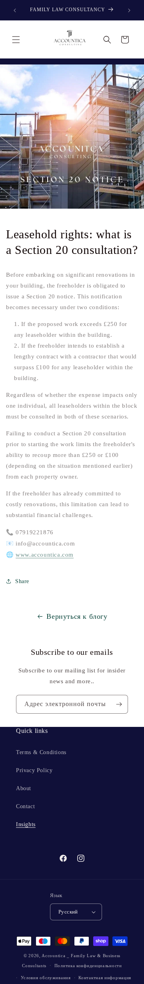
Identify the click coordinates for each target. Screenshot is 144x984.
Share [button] (22, 581)
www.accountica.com (45, 554)
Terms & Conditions (41, 752)
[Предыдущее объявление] (15, 10)
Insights (26, 824)
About (23, 788)
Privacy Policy (34, 770)
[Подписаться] (119, 704)
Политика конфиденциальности (88, 965)
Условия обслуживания (46, 977)
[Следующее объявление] (129, 10)
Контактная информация (104, 977)
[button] (16, 39)
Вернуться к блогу (76, 616)
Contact (25, 806)
